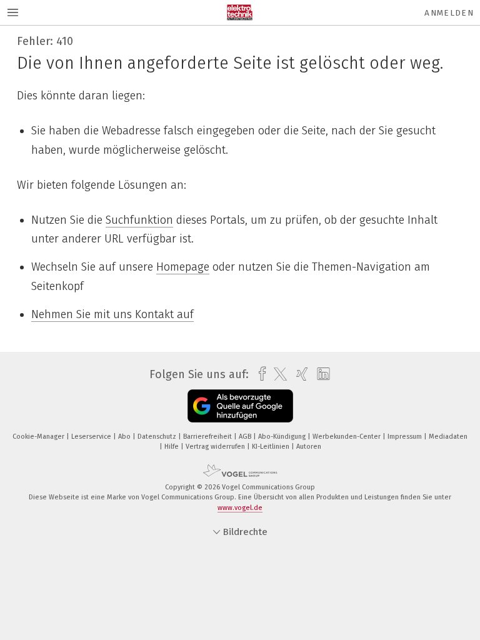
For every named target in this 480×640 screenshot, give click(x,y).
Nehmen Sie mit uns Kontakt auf (112, 314)
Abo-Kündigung (283, 436)
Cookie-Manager (39, 436)
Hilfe (172, 446)
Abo (125, 436)
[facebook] (259, 374)
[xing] (299, 374)
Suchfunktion (139, 220)
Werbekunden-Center (347, 436)
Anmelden (449, 13)
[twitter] (277, 374)
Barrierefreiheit (208, 436)
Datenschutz (158, 436)
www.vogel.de (240, 508)
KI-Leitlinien (271, 446)
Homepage (182, 267)
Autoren (308, 446)
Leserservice (92, 436)
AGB (246, 436)
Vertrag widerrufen (216, 446)
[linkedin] (320, 374)
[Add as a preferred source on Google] (240, 405)
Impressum (406, 436)
